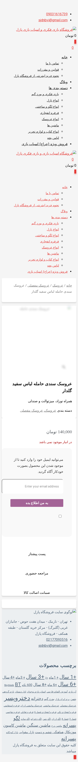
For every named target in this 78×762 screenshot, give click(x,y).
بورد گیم (49, 699)
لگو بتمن (46, 719)
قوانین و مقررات (48, 69)
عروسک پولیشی (51, 705)
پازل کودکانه (12, 732)
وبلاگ (64, 82)
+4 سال (8, 677)
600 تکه (27, 685)
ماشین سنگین (38, 725)
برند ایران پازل (62, 699)
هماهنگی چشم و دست (49, 732)
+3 (46, 678)
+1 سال (67, 677)
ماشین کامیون (14, 725)
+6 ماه (52, 685)
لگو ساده (25, 719)
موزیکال (70, 732)
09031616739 (57, 14)
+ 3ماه (20, 677)
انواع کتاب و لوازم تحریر (43, 131)
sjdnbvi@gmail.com (53, 20)
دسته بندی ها (58, 88)
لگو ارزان (56, 719)
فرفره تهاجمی (13, 712)
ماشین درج (56, 726)
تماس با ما (52, 63)
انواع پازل (53, 100)
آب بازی (72, 691)
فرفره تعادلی (27, 712)
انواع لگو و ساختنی (47, 107)
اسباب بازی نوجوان (36, 691)
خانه (65, 57)
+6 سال (67, 684)
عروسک (57, 285)
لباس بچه (53, 138)
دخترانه (37, 698)
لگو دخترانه (36, 719)
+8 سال (40, 684)
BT (18, 684)
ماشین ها (53, 125)
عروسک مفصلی (38, 285)
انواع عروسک (50, 119)
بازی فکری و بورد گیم (45, 94)
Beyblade (9, 685)
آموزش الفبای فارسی (57, 691)
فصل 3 (72, 719)
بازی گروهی (8, 691)
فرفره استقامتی (12, 705)
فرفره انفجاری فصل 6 (45, 712)
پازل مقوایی (26, 732)
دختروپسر (17, 697)
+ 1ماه (53, 677)
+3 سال (35, 677)
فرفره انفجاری (49, 113)
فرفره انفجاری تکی (66, 712)
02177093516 (57, 640)
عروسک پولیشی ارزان (31, 705)
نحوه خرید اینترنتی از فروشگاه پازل (36, 76)
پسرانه (68, 738)
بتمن (73, 699)
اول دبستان (20, 691)
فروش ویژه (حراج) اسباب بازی (45, 144)
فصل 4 (65, 719)
